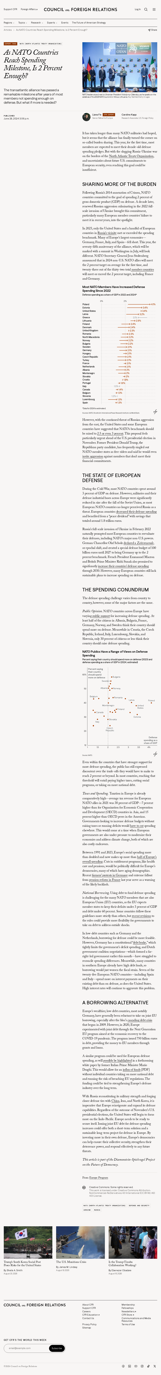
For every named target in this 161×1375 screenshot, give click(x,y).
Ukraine (87, 1210)
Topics (21, 22)
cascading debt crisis (140, 1020)
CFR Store (127, 1314)
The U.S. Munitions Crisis (71, 1262)
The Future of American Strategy (89, 22)
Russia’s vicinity (107, 233)
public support (101, 616)
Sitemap (86, 1327)
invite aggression (92, 456)
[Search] (146, 9)
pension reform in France (104, 880)
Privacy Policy (89, 1324)
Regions (8, 22)
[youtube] (135, 1366)
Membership (128, 1304)
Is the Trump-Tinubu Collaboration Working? (122, 1264)
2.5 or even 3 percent (110, 433)
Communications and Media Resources (136, 1320)
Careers (86, 1311)
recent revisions (141, 916)
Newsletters (128, 1311)
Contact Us (88, 1318)
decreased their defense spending (136, 511)
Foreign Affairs (28, 9)
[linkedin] (129, 1366)
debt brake (139, 942)
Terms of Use (128, 1324)
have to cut (137, 826)
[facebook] (123, 1366)
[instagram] (142, 1366)
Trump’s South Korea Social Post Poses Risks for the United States (22, 1264)
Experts (51, 22)
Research (36, 22)
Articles (8, 30)
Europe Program (98, 1178)
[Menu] (154, 9)
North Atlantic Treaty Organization (131, 156)
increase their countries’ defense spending (123, 566)
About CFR (88, 1304)
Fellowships (127, 1308)
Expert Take (10, 44)
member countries (142, 269)
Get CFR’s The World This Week (25, 1340)
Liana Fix (96, 114)
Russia (97, 1210)
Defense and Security (139, 1206)
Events (64, 22)
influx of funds (132, 1069)
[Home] (80, 9)
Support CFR (10, 9)
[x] (154, 1366)
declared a (138, 543)
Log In (138, 9)
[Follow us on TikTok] (148, 1366)
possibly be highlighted (117, 1060)
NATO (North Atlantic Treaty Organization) (41, 44)
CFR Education (90, 1314)
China (115, 1101)
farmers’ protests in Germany (110, 875)
